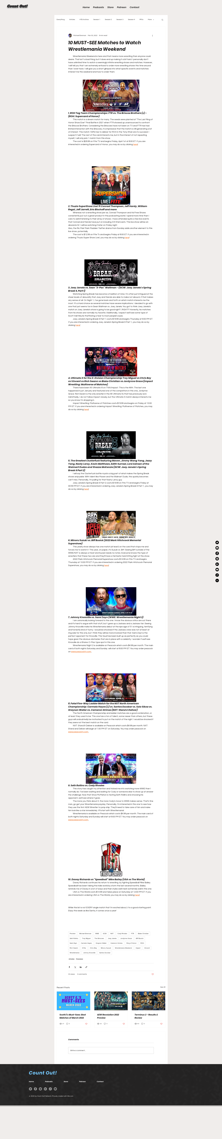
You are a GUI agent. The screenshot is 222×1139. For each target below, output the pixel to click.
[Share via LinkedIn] (81, 967)
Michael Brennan (85, 933)
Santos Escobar (104, 953)
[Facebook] (217, 553)
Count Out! (17, 6)
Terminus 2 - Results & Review (146, 1016)
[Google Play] (217, 564)
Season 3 (119, 19)
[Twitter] (30, 1088)
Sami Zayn (73, 943)
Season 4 (131, 19)
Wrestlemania (74, 953)
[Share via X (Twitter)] (75, 967)
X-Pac (84, 948)
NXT (112, 933)
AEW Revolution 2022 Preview (108, 1016)
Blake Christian (143, 933)
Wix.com (70, 1096)
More (150, 19)
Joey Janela (112, 938)
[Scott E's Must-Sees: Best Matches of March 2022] (73, 1001)
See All (162, 987)
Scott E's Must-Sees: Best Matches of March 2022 (73, 1016)
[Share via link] (86, 967)
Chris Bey (93, 948)
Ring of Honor (131, 943)
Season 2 (108, 19)
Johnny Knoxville (89, 953)
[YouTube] (217, 569)
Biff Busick (139, 938)
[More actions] (152, 35)
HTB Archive (84, 19)
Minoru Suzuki (106, 948)
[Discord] (217, 548)
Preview (72, 933)
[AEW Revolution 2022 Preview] (111, 1001)
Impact (138, 948)
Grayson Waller (101, 943)
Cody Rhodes (122, 933)
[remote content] (111, 154)
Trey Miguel (86, 938)
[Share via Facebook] (69, 967)
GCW (104, 933)
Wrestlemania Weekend (123, 948)
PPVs (141, 19)
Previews (79, 959)
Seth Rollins (74, 938)
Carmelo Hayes (86, 943)
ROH (142, 943)
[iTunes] (50, 1088)
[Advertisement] (69, 1122)
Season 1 (96, 19)
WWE (97, 933)
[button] (162, 20)
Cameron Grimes (117, 943)
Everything (61, 19)
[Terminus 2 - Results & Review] (148, 1001)
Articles (72, 19)
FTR (132, 933)
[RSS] (217, 580)
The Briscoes (99, 938)
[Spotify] (40, 1088)
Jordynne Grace (126, 938)
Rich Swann (74, 948)
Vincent (147, 948)
